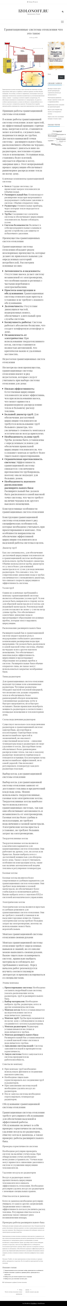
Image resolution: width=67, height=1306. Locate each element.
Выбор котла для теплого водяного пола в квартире (18, 1276)
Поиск (49, 74)
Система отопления (22, 1282)
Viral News (34, 1303)
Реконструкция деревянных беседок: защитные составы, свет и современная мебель (56, 99)
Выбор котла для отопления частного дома (15, 1278)
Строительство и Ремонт (33, 14)
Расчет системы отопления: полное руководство (13, 1292)
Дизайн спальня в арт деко (32, 1291)
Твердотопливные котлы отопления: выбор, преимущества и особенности (23, 1270)
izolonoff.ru (33, 10)
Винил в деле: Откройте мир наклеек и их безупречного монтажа (55, 111)
